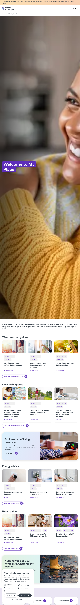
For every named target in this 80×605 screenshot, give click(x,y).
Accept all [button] (25, 595)
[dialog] (18, 586)
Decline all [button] (11, 595)
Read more (23, 582)
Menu (74, 8)
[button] (18, 599)
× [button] (31, 570)
